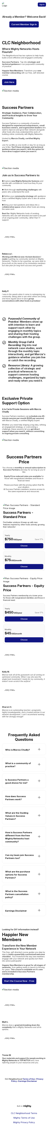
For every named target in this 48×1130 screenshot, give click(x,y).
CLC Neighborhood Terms (24, 1113)
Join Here (9, 82)
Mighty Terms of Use (24, 1118)
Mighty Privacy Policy (24, 1122)
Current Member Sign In (24, 24)
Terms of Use (29, 1079)
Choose (24, 546)
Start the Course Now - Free (19, 981)
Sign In (41, 4)
